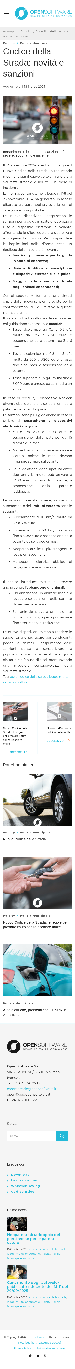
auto (14, 677)
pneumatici (32, 1253)
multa (64, 677)
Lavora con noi (25, 1180)
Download (20, 1174)
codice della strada (33, 677)
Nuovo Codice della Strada (24, 839)
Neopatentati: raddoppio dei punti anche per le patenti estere (33, 1239)
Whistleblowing (25, 1186)
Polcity (9, 43)
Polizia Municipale (35, 43)
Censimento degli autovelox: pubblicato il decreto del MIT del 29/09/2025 (37, 1286)
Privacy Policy (22, 1348)
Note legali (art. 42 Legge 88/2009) (39, 1342)
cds (38, 1249)
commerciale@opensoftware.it (31, 1089)
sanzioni (9, 682)
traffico (22, 682)
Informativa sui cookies (51, 1348)
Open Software (35, 1337)
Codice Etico (23, 1191)
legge (53, 677)
